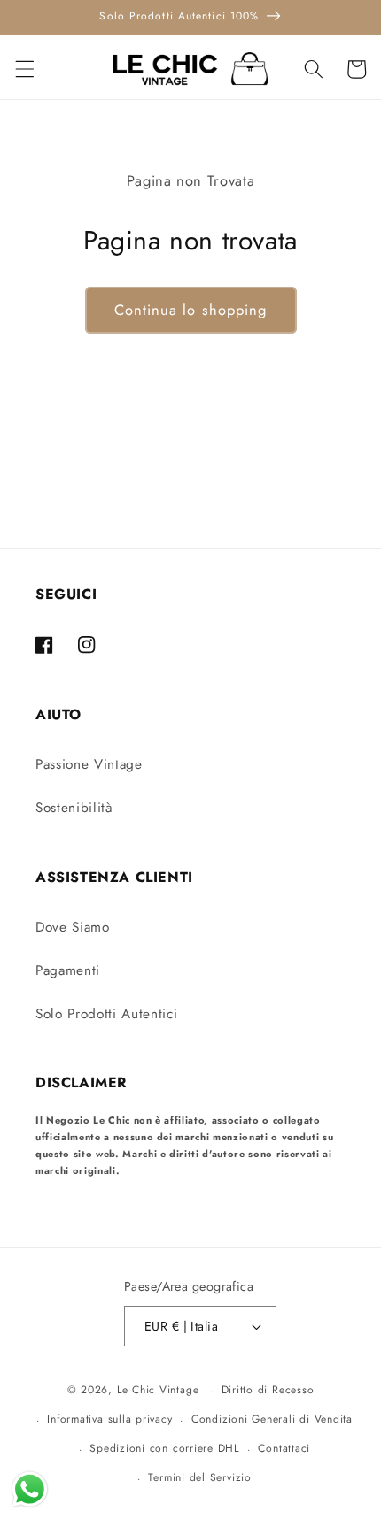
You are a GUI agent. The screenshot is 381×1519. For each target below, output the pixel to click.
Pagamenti (67, 970)
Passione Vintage (89, 764)
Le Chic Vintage (158, 1391)
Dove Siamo (72, 927)
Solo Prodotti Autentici (106, 1014)
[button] (24, 69)
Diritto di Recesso (268, 1390)
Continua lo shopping (191, 309)
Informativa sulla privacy (109, 1419)
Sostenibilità (74, 807)
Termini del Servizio (199, 1477)
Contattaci (284, 1448)
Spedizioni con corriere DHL (164, 1448)
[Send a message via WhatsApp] (30, 1489)
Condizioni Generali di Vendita (272, 1419)
